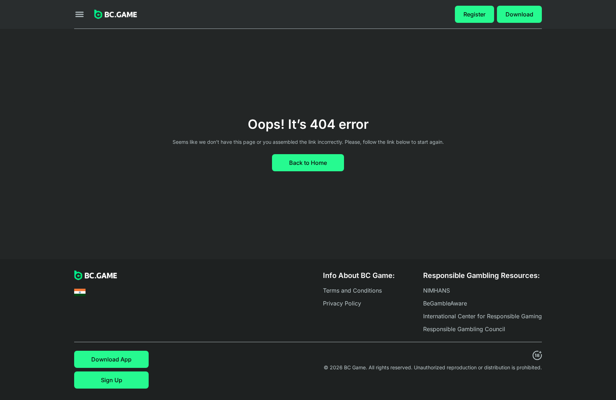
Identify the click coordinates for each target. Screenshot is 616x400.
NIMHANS (436, 290)
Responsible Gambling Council (464, 329)
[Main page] (115, 14)
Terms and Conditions (352, 290)
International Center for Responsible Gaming (482, 316)
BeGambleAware (445, 303)
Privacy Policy (342, 303)
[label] (80, 292)
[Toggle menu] (79, 14)
